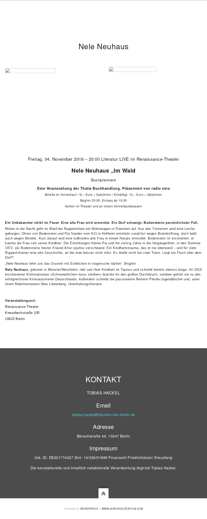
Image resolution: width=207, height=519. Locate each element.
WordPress (89, 508)
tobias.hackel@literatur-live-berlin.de (103, 414)
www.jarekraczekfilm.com (122, 508)
